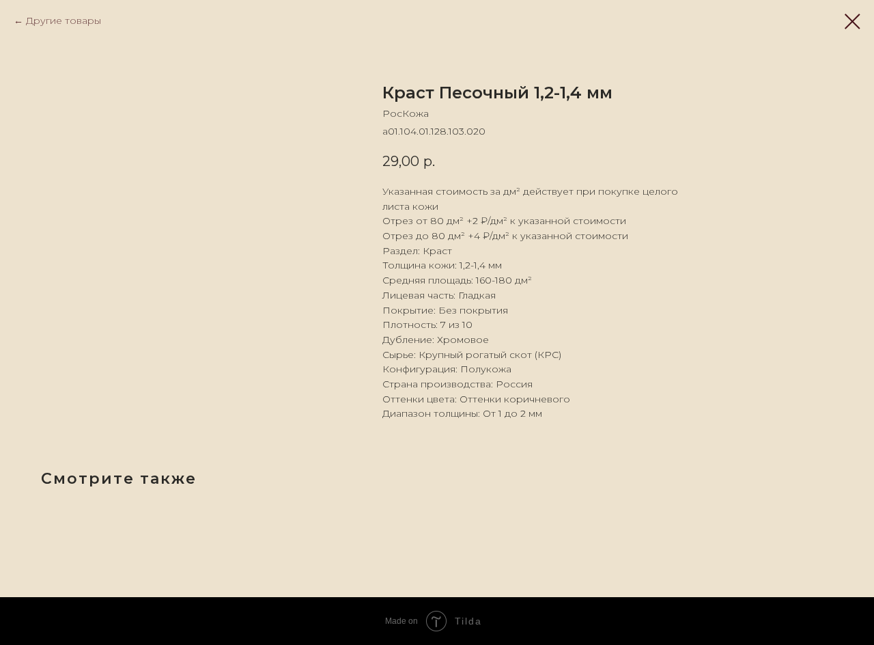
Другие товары (63, 20)
